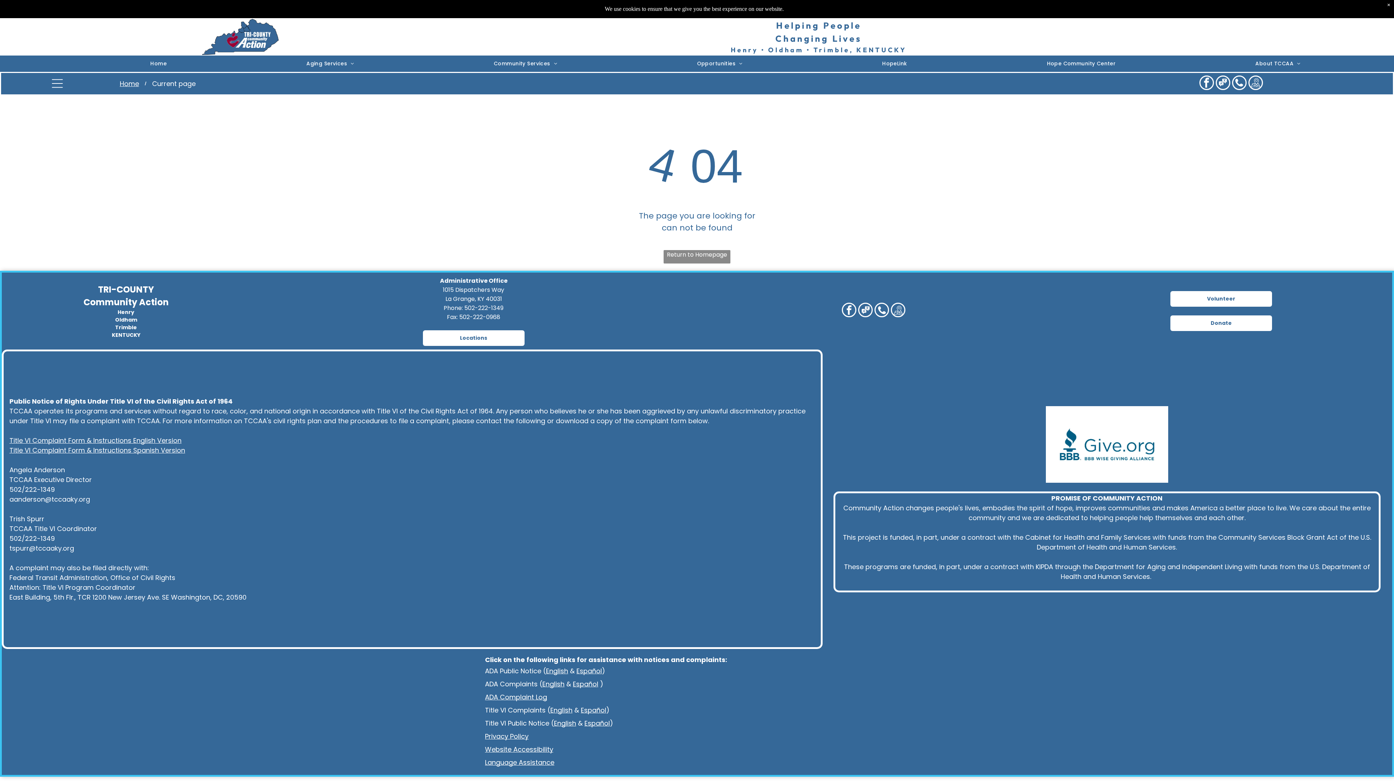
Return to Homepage (697, 254)
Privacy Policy (507, 736)
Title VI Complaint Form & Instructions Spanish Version (97, 450)
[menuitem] (158, 63)
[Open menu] (57, 83)
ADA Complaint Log (516, 697)
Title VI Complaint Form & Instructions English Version (95, 440)
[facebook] (1206, 83)
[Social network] (1223, 83)
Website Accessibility (519, 749)
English (557, 670)
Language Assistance (519, 762)
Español (589, 670)
